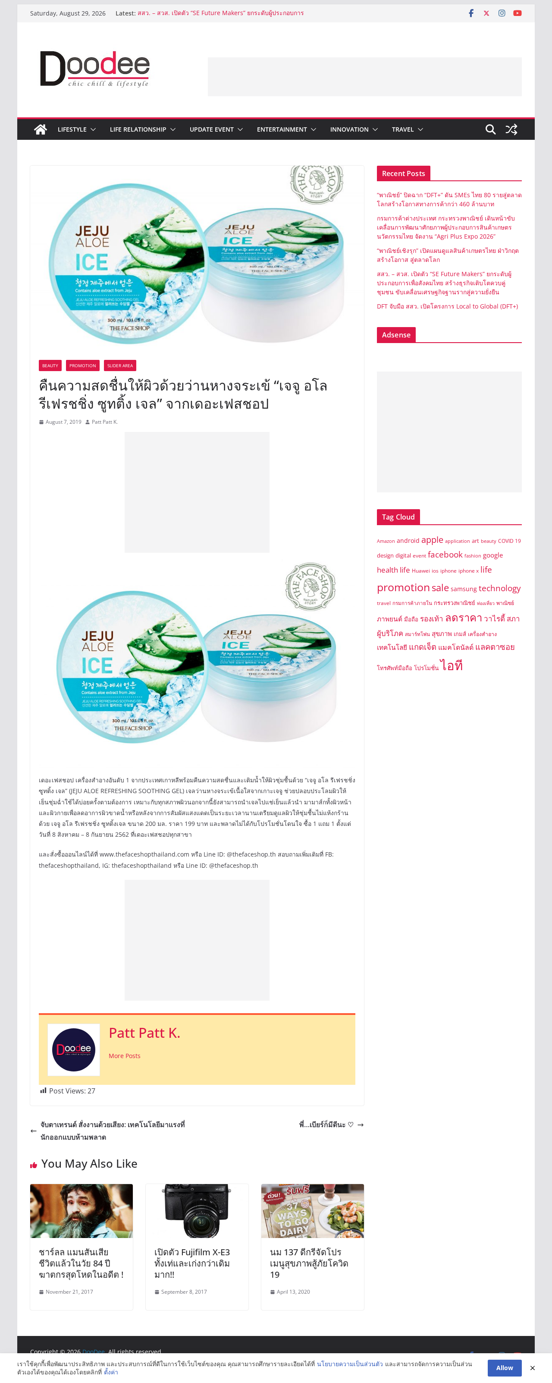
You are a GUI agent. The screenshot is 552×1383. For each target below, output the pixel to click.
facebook (445, 554)
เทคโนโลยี (392, 647)
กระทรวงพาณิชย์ (454, 603)
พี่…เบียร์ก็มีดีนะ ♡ (326, 1124)
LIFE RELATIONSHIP (138, 129)
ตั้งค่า (111, 1372)
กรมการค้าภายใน (412, 603)
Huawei (421, 570)
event (419, 555)
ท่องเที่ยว (486, 603)
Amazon (386, 541)
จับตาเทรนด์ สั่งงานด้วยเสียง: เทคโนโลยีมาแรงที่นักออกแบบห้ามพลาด (113, 1131)
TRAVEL (403, 129)
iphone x (468, 570)
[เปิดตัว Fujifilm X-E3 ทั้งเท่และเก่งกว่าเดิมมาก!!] (197, 1190)
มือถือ (411, 619)
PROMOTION (82, 365)
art (475, 541)
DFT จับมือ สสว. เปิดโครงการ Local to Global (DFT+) (448, 306)
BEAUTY (50, 365)
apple (432, 539)
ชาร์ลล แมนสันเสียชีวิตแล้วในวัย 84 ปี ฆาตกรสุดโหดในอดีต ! (81, 1263)
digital (403, 555)
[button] (91, 129)
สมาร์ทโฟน (417, 634)
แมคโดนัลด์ (456, 647)
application (457, 541)
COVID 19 (509, 541)
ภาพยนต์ (389, 619)
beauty (488, 541)
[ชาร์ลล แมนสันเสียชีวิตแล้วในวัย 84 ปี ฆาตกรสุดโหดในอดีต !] (81, 1190)
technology (500, 588)
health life (393, 569)
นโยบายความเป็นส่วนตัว (350, 1364)
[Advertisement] (365, 76)
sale (440, 587)
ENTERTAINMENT (282, 129)
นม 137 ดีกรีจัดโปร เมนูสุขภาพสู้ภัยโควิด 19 (309, 1263)
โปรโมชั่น (426, 668)
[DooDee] (40, 129)
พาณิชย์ (505, 603)
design (385, 555)
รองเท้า (431, 619)
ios (435, 570)
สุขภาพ (442, 633)
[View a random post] (511, 129)
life (486, 569)
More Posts (125, 1056)
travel (384, 603)
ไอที (451, 665)
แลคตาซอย (495, 646)
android (408, 540)
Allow (504, 1368)
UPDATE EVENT (212, 129)
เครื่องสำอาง (482, 634)
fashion (472, 556)
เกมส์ (460, 634)
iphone (448, 570)
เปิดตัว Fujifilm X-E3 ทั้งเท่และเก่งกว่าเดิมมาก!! (192, 1263)
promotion (403, 587)
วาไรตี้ (494, 619)
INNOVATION (349, 129)
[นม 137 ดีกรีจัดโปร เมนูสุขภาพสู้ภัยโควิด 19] (312, 1190)
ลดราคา (463, 617)
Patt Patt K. (105, 421)
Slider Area (120, 365)
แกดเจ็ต (422, 646)
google (493, 555)
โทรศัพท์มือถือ (394, 668)
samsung (464, 589)
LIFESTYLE (72, 129)
